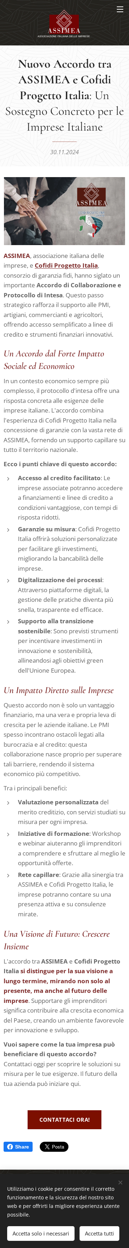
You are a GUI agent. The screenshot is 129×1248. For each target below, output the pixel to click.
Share (22, 1147)
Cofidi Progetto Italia (66, 265)
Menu (120, 9)
